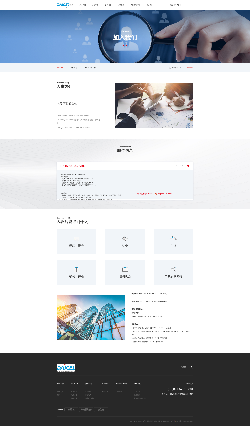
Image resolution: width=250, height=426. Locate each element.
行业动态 (88, 395)
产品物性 (74, 395)
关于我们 (82, 5)
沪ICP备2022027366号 (166, 421)
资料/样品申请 (135, 5)
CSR (58, 395)
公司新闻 (88, 391)
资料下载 (74, 398)
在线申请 (119, 391)
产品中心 (95, 5)
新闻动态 (108, 5)
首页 (181, 68)
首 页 (71, 5)
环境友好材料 (89, 398)
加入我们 (150, 5)
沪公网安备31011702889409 (184, 421)
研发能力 (121, 5)
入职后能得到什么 (91, 68)
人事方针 (60, 68)
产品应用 (74, 391)
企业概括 (60, 391)
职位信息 (74, 68)
